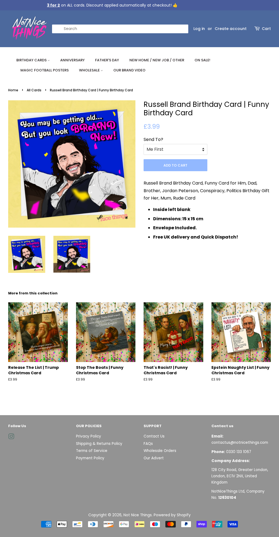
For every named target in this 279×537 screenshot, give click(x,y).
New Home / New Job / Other (156, 60)
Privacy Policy (88, 436)
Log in (199, 28)
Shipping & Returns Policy (99, 443)
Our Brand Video (129, 70)
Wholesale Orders (160, 450)
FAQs (148, 443)
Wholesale (90, 70)
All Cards (34, 90)
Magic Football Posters (44, 70)
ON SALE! (202, 60)
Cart (266, 28)
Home (13, 90)
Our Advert (154, 458)
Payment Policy (90, 458)
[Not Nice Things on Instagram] (11, 437)
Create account (231, 28)
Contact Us (154, 436)
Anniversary (72, 60)
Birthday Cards (31, 60)
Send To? (153, 139)
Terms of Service (91, 450)
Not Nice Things (137, 515)
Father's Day (107, 60)
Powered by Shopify (172, 515)
